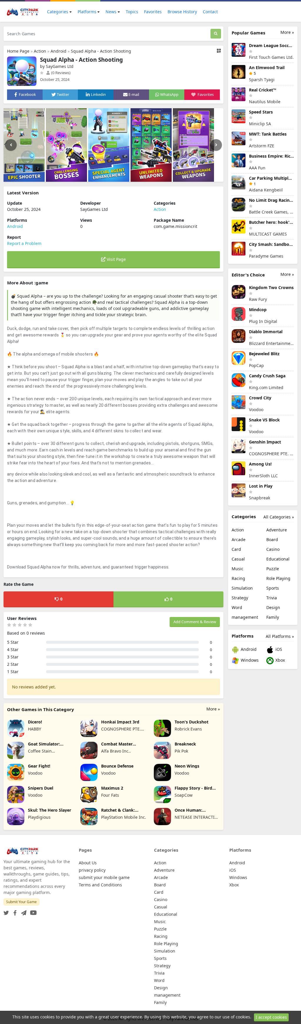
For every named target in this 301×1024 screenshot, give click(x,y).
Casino (273, 549)
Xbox (279, 660)
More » (213, 709)
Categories (57, 11)
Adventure (276, 530)
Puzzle (272, 568)
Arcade (238, 539)
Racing (238, 578)
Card (236, 549)
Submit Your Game (21, 901)
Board (272, 539)
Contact (210, 11)
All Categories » (278, 517)
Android (58, 51)
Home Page (18, 51)
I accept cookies (271, 1017)
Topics (132, 11)
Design (273, 607)
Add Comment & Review (194, 621)
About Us (88, 862)
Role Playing (278, 578)
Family (272, 617)
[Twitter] (6, 911)
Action (40, 51)
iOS (278, 649)
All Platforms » (280, 636)
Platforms (87, 11)
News (111, 11)
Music (237, 568)
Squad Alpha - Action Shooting (101, 51)
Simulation (242, 588)
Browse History (182, 11)
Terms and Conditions (100, 885)
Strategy (240, 598)
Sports (272, 588)
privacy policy (92, 870)
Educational (278, 559)
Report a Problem (24, 243)
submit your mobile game (104, 877)
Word (237, 607)
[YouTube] (32, 911)
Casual (238, 559)
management (245, 617)
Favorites (153, 11)
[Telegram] (22, 911)
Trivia (271, 598)
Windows (249, 660)
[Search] (215, 34)
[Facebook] (14, 911)
